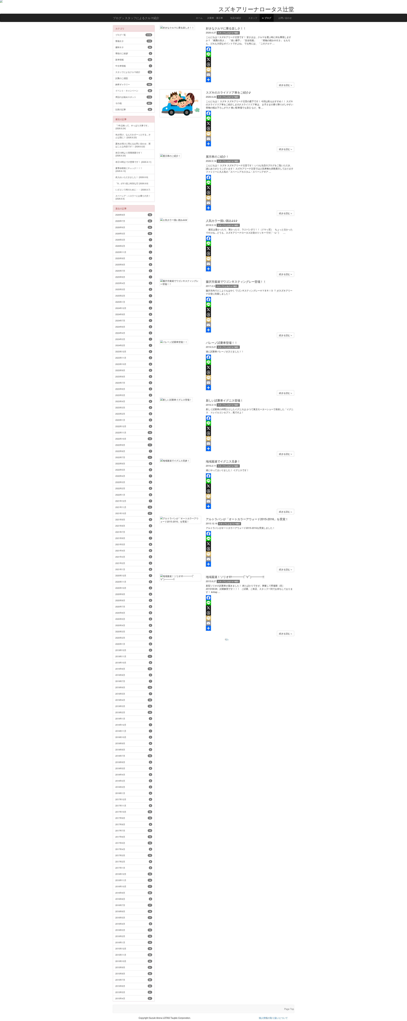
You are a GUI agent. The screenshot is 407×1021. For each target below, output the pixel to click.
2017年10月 (133, 811)
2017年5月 (133, 842)
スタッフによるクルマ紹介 (133, 71)
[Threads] (250, 64)
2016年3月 (133, 929)
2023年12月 (133, 351)
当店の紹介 (235, 17)
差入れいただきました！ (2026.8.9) (131, 177)
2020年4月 (133, 625)
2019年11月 (133, 656)
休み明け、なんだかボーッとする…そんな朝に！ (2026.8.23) (133, 136)
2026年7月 (133, 220)
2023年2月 (133, 413)
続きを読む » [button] (285, 85)
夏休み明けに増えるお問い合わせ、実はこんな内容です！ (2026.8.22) (133, 145)
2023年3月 (133, 407)
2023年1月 (133, 419)
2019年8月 (133, 674)
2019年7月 (133, 681)
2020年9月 (133, 594)
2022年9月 (133, 444)
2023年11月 (133, 357)
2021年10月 (133, 513)
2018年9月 (133, 743)
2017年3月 (133, 855)
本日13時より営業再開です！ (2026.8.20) (128, 154)
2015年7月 (133, 979)
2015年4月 (133, 998)
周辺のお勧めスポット (133, 96)
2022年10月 (133, 438)
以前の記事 (133, 109)
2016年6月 (133, 911)
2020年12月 (133, 575)
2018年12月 (133, 724)
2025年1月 (133, 301)
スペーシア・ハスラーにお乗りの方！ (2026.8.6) (133, 197)
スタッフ (252, 17)
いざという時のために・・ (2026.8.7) (132, 189)
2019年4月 (133, 699)
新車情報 (133, 59)
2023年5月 (133, 395)
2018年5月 (133, 768)
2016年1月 (133, 942)
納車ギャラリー (133, 84)
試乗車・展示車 (215, 17)
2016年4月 (133, 923)
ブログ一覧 (133, 34)
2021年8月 (133, 525)
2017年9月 (133, 817)
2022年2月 (133, 488)
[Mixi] (250, 69)
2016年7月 (133, 905)
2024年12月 (133, 308)
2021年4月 (133, 550)
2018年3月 (133, 780)
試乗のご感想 (133, 78)
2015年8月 (133, 973)
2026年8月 (133, 214)
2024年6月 (133, 326)
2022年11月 (133, 432)
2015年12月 (133, 948)
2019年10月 (133, 662)
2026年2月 (133, 245)
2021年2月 (133, 563)
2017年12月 (133, 799)
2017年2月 (133, 861)
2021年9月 (133, 519)
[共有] (250, 79)
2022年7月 (133, 457)
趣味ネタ (133, 47)
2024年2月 (133, 345)
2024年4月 (133, 332)
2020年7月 (133, 606)
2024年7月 (133, 320)
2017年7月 (133, 830)
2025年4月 (133, 283)
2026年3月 (133, 239)
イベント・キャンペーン (133, 90)
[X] (250, 59)
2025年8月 (133, 264)
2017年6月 (133, 836)
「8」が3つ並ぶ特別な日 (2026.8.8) (131, 183)
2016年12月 (133, 873)
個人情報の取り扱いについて (273, 1017)
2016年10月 (133, 886)
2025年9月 (133, 258)
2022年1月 (133, 494)
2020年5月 (133, 618)
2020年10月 (133, 587)
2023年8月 (133, 376)
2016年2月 (133, 936)
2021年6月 (133, 538)
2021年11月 (133, 507)
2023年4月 (133, 401)
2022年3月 (133, 482)
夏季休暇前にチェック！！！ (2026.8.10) (128, 169)
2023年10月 (133, 364)
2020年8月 (133, 600)
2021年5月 (133, 544)
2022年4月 (133, 475)
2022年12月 (133, 426)
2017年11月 (133, 805)
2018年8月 (133, 749)
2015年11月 (133, 954)
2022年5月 (133, 469)
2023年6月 (133, 388)
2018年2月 (133, 786)
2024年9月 (133, 314)
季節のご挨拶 (133, 53)
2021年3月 (133, 556)
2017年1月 (133, 867)
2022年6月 (133, 463)
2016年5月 (133, 917)
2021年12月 (133, 500)
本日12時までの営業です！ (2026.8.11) (133, 161)
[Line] (250, 54)
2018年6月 (133, 762)
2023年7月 (133, 382)
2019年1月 (133, 718)
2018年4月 (133, 774)
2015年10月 (133, 961)
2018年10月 (133, 737)
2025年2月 (133, 295)
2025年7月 (133, 270)
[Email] (250, 74)
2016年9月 (133, 892)
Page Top (289, 1009)
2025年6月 (133, 276)
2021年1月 (133, 569)
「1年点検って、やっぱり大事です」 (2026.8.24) (132, 127)
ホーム (199, 17)
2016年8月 (133, 898)
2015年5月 (133, 992)
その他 (133, 103)
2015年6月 (133, 985)
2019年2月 (133, 712)
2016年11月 (133, 880)
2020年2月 (133, 637)
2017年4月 (133, 849)
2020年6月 (133, 612)
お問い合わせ (285, 17)
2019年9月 (133, 668)
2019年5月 (133, 693)
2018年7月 (133, 755)
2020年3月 (133, 631)
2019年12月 (133, 650)
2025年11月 (133, 252)
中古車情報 (133, 65)
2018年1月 (133, 793)
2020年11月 (133, 581)
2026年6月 (133, 227)
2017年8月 (133, 824)
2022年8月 (133, 451)
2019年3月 (133, 706)
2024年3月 (133, 339)
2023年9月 (133, 370)
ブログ (267, 17)
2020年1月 (133, 643)
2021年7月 (133, 531)
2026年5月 (133, 233)
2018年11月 (133, 730)
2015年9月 (133, 967)
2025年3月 (133, 289)
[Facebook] (250, 49)
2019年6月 (133, 687)
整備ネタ (133, 40)
